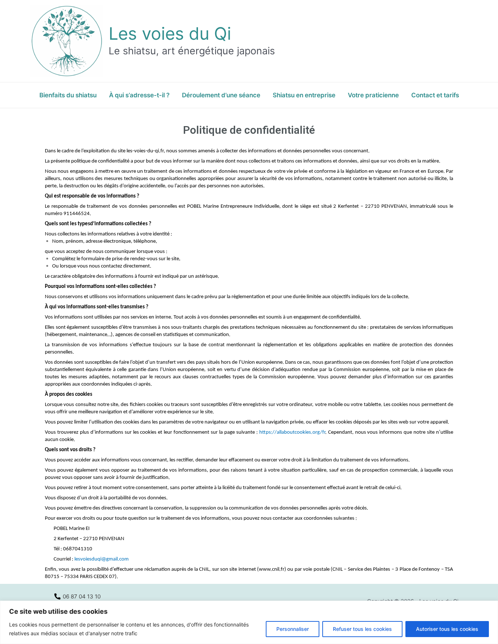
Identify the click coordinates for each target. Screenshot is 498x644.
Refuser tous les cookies (362, 629)
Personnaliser (292, 629)
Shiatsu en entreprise (304, 95)
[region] (249, 622)
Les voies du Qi (170, 33)
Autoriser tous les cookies (447, 629)
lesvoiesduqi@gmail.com (101, 559)
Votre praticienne (373, 95)
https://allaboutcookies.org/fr (292, 432)
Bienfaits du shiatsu (68, 95)
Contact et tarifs (435, 95)
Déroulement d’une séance (221, 95)
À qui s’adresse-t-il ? (139, 95)
